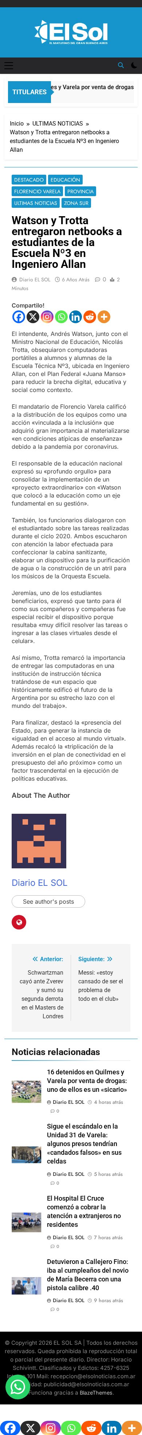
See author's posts (48, 901)
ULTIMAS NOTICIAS (35, 203)
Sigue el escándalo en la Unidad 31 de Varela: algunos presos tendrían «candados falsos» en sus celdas (84, 1144)
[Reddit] (89, 316)
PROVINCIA (80, 191)
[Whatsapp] (61, 316)
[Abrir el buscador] (121, 65)
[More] (104, 316)
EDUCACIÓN (65, 179)
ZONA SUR (76, 203)
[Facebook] (18, 316)
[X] (33, 316)
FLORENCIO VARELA (37, 191)
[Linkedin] (75, 316)
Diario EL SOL (34, 279)
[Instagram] (47, 316)
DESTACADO (29, 179)
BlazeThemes (96, 1393)
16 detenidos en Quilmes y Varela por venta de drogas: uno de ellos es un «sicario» (87, 1081)
